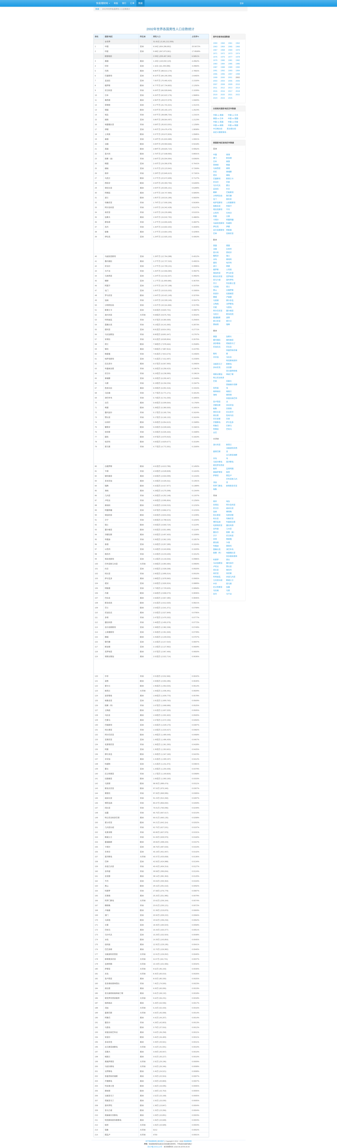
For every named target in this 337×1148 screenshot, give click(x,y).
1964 (223, 46)
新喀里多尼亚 (231, 486)
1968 (223, 50)
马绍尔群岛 (217, 462)
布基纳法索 (230, 522)
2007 (215, 84)
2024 (223, 98)
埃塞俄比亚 (230, 553)
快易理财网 (102, 3)
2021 (230, 94)
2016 (223, 91)
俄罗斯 (216, 269)
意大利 (216, 252)
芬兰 (215, 283)
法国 (215, 249)
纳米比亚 (230, 508)
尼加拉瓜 (216, 347)
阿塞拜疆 (230, 220)
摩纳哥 (216, 324)
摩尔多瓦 (230, 300)
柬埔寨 (229, 172)
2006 (238, 81)
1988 (223, 67)
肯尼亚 (216, 573)
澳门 (215, 158)
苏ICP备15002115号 (154, 1147)
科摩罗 (216, 560)
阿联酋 (229, 230)
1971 (215, 53)
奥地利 (229, 259)
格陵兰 (229, 391)
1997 (230, 74)
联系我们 (161, 1141)
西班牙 (229, 252)
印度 (228, 182)
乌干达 (229, 594)
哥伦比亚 (216, 412)
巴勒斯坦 (230, 192)
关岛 (215, 458)
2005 (230, 81)
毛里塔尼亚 (217, 525)
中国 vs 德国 (233, 118)
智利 (215, 354)
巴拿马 (229, 426)
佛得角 (229, 512)
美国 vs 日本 (218, 118)
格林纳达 (216, 391)
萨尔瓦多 (230, 422)
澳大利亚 (216, 445)
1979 (215, 60)
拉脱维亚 (230, 293)
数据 (140, 3)
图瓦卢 (229, 475)
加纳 (215, 512)
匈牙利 (229, 263)
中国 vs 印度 (233, 122)
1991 (215, 70)
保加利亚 (216, 273)
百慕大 (229, 381)
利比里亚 (216, 515)
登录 (242, 3)
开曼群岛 (216, 422)
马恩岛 (229, 307)
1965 (230, 46)
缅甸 (228, 175)
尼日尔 (216, 508)
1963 (215, 46)
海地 (215, 395)
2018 (238, 91)
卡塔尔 (216, 220)
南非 (215, 501)
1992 (223, 70)
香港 (228, 154)
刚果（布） (217, 553)
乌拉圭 (229, 357)
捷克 (215, 263)
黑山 (215, 290)
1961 (230, 43)
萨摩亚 (216, 475)
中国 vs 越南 (218, 125)
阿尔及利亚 (230, 505)
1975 (215, 57)
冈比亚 (216, 570)
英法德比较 (231, 129)
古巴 (215, 432)
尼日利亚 (230, 536)
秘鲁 (215, 408)
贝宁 (215, 536)
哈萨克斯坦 (217, 202)
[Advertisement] (170, 18)
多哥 (215, 539)
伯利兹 (216, 388)
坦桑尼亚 (230, 518)
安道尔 (216, 293)
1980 (223, 60)
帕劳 (228, 472)
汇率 (132, 3)
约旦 (228, 189)
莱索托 (229, 546)
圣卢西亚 (216, 402)
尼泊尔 (216, 182)
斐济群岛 (230, 462)
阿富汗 (229, 206)
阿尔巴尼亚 (217, 311)
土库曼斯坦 (230, 202)
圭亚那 (229, 367)
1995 (215, 74)
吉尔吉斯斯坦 (218, 230)
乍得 (228, 542)
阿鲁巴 (216, 426)
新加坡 (229, 158)
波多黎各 (216, 343)
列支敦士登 (230, 283)
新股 (116, 3)
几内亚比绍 (217, 580)
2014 (238, 88)
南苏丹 (229, 570)
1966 (238, 46)
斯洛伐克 (230, 314)
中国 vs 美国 (218, 115)
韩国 (228, 165)
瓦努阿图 (230, 469)
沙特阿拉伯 (217, 196)
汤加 (215, 482)
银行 (124, 3)
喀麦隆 (229, 539)
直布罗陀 (230, 280)
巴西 (228, 419)
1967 (215, 50)
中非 (215, 584)
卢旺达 (216, 566)
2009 (230, 84)
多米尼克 (216, 367)
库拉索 (216, 415)
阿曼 (215, 216)
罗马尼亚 (230, 273)
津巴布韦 (230, 549)
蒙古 (228, 185)
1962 (238, 43)
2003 (215, 81)
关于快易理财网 (151, 1141)
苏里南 (229, 408)
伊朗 (228, 226)
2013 (230, 88)
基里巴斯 (216, 451)
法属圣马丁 (217, 364)
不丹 (228, 209)
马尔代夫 (216, 185)
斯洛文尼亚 (217, 276)
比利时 (229, 249)
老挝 (215, 175)
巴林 (215, 233)
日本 (215, 161)
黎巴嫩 (229, 196)
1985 (230, 64)
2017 (230, 91)
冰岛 (215, 259)
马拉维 (216, 590)
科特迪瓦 (216, 577)
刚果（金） (230, 532)
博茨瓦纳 (216, 522)
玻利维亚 (230, 340)
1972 (223, 53)
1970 (238, 50)
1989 (230, 67)
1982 (238, 60)
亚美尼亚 (230, 233)
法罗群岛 (230, 304)
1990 (238, 67)
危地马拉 (230, 415)
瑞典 (228, 324)
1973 (230, 53)
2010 (238, 84)
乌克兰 (216, 314)
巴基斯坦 (216, 178)
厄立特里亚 (217, 587)
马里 (228, 590)
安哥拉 (216, 505)
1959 (215, 43)
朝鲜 (215, 192)
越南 (228, 168)
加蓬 (228, 587)
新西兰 (229, 445)
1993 (230, 70)
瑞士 (228, 256)
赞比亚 (229, 566)
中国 (215, 154)
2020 (223, 94)
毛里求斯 (230, 515)
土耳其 (229, 269)
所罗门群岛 (217, 486)
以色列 (216, 213)
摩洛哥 (216, 542)
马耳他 (216, 287)
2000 (223, 77)
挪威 (215, 297)
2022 (238, 94)
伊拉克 (216, 226)
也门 (215, 199)
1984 (223, 64)
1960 (223, 43)
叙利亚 (229, 199)
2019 (215, 94)
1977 (230, 57)
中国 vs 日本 (233, 115)
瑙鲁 (215, 489)
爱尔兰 (229, 321)
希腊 (228, 266)
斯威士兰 (230, 580)
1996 (223, 74)
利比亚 (216, 518)
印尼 (215, 172)
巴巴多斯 (216, 419)
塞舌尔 (216, 532)
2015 (215, 91)
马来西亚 (216, 168)
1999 (215, 77)
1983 (215, 64)
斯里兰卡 (230, 178)
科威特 (229, 223)
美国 (215, 336)
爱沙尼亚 (216, 321)
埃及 (228, 501)
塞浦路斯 (216, 317)
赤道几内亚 (230, 577)
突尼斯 (229, 573)
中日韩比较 (217, 129)
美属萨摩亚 (217, 472)
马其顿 (216, 300)
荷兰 (228, 287)
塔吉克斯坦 (217, 209)
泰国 (228, 161)
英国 (215, 245)
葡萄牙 (216, 256)
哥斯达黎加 (217, 374)
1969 (230, 50)
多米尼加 (230, 405)
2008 (223, 84)
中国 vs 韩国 (233, 125)
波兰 (215, 266)
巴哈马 (229, 429)
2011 (215, 88)
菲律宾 (216, 165)
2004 (223, 81)
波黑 (228, 317)
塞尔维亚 (230, 311)
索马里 (229, 584)
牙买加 (216, 357)
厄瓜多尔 (230, 412)
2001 (230, 77)
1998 (238, 74)
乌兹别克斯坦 (218, 223)
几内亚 (229, 529)
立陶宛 (216, 304)
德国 (228, 245)
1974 (238, 53)
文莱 (228, 216)
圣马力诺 (216, 280)
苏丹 (215, 594)
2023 (215, 98)
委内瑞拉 (216, 340)
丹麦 (215, 307)
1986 (238, 64)
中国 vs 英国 (218, 122)
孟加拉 (216, 189)
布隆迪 (216, 546)
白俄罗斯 (230, 290)
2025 (230, 98)
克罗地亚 (230, 276)
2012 (223, 88)
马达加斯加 (217, 563)
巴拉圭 (229, 347)
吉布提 (216, 529)
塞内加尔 (230, 563)
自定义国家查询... (220, 132)
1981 (230, 60)
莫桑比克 (216, 549)
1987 (215, 67)
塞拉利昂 (230, 525)
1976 (223, 57)
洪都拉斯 (216, 405)
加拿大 (229, 336)
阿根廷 (216, 429)
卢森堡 (229, 297)
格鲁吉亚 (216, 206)
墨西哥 (229, 395)
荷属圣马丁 (230, 343)
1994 (238, 70)
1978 (238, 57)
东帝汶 (229, 213)
